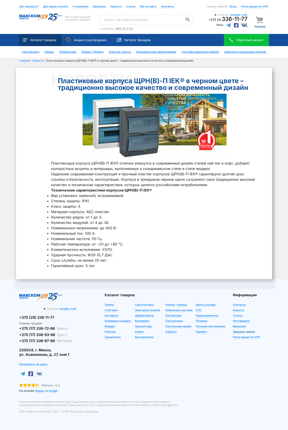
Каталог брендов (137, 40)
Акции (90, 40)
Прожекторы (67, 52)
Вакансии (99, 6)
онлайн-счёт (239, 14)
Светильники (30, 52)
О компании (80, 6)
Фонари (110, 326)
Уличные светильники (210, 326)
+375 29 (228, 20)
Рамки (139, 331)
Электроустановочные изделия (245, 52)
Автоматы (111, 315)
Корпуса (171, 331)
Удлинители (113, 337)
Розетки (110, 331)
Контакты (167, 6)
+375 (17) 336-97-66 (45, 341)
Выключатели (144, 337)
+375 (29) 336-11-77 (36, 317)
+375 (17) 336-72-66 (43, 328)
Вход (233, 6)
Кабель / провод (176, 304)
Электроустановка (147, 310)
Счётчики (111, 310)
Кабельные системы (179, 310)
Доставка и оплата (55, 6)
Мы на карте (148, 6)
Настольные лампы (178, 326)
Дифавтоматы (144, 315)
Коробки (201, 331)
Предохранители (207, 315)
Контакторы (173, 315)
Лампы (49, 52)
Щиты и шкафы (206, 304)
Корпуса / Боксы (120, 52)
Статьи (130, 6)
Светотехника (144, 304)
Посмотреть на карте (33, 364)
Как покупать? (28, 6)
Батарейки (142, 321)
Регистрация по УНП (254, 6)
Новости (116, 6)
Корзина (260, 26)
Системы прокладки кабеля (200, 52)
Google (53, 390)
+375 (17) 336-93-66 (43, 334)
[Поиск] (187, 19)
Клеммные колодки (118, 321)
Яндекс (40, 390)
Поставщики (241, 321)
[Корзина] (260, 19)
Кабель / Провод (92, 52)
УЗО (198, 310)
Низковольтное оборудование (156, 52)
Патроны (201, 321)
